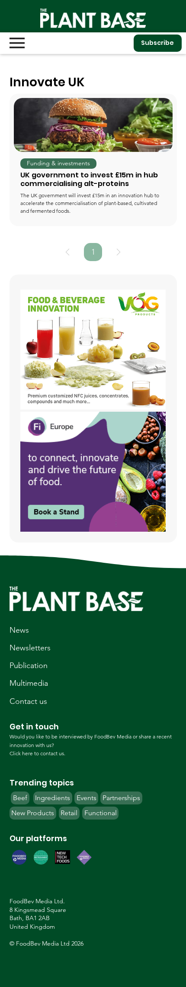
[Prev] (67, 252)
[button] (58, 163)
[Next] (118, 252)
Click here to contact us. (37, 753)
